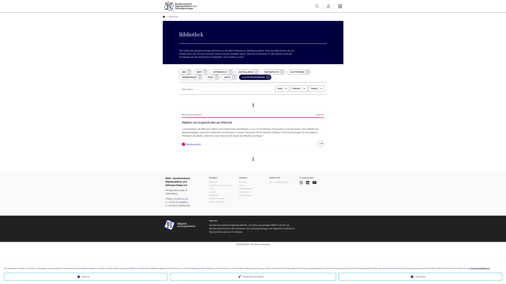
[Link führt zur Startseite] (180, 6)
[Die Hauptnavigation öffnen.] (340, 6)
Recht (227, 77)
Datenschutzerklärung (480, 268)
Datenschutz (220, 72)
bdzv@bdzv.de (180, 198)
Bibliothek (173, 16)
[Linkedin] (307, 182)
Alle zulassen (420, 276)
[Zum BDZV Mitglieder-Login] (328, 6)
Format (296, 88)
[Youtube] (314, 182)
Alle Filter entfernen (253, 77)
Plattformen (297, 72)
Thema (314, 88)
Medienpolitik (271, 72)
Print (210, 77)
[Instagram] (301, 182)
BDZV (199, 72)
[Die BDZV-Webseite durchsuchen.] (317, 6)
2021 (184, 72)
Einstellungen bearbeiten (253, 276)
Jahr (279, 88)
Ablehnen (86, 276)
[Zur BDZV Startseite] (164, 16)
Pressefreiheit (189, 77)
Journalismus (245, 72)
